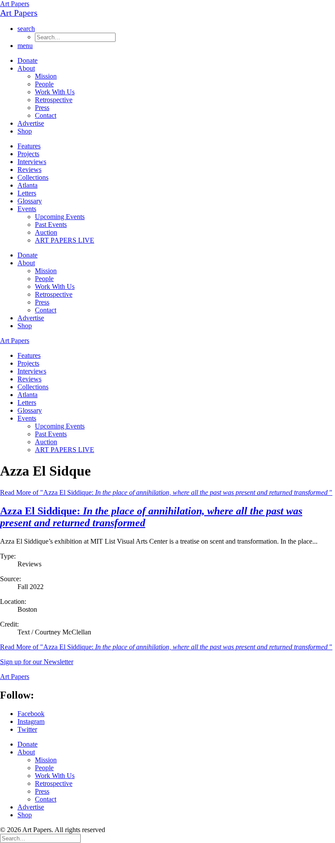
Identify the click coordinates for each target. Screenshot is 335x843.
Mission (46, 76)
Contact (45, 115)
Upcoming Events (60, 216)
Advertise (30, 123)
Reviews (29, 169)
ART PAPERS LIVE (64, 240)
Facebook (30, 713)
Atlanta (27, 185)
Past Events (51, 224)
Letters (26, 193)
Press (42, 107)
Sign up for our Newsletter (36, 661)
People (44, 84)
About (26, 68)
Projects (28, 154)
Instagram (30, 721)
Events (26, 208)
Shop (24, 131)
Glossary (29, 201)
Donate (27, 60)
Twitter (27, 729)
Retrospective (53, 99)
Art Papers (14, 3)
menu (25, 45)
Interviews (31, 161)
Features (29, 146)
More (166, 647)
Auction (46, 232)
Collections (32, 177)
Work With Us (55, 92)
